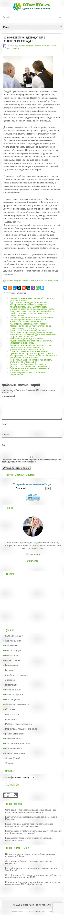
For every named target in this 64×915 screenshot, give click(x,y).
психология (11, 719)
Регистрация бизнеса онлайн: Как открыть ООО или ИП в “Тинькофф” (31, 361)
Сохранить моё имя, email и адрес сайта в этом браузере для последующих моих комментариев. (32, 461)
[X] (19, 288)
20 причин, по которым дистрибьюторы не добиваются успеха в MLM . (33, 876)
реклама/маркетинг (14, 734)
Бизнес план (40, 45)
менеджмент (53, 280)
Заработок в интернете (16, 675)
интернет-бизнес (13, 689)
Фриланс (9, 763)
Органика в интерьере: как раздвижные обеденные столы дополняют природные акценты (30, 811)
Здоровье (10, 680)
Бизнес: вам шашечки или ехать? (26, 321)
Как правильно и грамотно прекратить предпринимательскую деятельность (29, 305)
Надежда (9, 854)
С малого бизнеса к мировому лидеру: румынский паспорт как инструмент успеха (31, 352)
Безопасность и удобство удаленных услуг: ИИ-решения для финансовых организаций (33, 832)
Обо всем (51, 45)
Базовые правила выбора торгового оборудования (27, 373)
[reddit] (24, 288)
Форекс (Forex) (12, 758)
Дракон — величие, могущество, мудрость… (29, 862)
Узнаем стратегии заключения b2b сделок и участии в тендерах (31, 299)
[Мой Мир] (15, 288)
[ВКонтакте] (5, 288)
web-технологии (13, 641)
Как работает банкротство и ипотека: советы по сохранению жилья (29, 839)
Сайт (4, 445)
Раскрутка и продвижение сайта (21, 729)
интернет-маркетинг (15, 694)
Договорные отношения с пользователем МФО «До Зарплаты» (33, 883)
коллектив (42, 280)
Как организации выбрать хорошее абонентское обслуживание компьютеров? (33, 356)
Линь (7, 861)
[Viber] (33, 288)
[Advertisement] (32, 601)
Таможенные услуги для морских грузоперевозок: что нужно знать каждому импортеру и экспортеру (31, 340)
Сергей (8, 875)
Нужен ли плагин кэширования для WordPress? (31, 869)
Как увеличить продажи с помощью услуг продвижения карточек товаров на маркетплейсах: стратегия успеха (31, 347)
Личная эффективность (17, 704)
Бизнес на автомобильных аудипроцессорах (32, 309)
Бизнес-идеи (11, 665)
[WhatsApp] (38, 288)
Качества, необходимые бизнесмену (28, 364)
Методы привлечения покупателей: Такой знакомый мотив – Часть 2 (30, 327)
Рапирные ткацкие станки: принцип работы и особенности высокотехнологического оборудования (32, 313)
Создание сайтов (13, 748)
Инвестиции (11, 685)
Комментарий (8, 396)
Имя (4, 424)
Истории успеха (13, 699)
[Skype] (42, 288)
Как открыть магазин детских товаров (29, 324)
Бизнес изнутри (26, 45)
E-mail (5, 435)
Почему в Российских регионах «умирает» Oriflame (30, 855)
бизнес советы (29, 280)
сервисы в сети (13, 738)
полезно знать (12, 714)
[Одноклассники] (10, 288)
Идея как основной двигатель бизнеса (29, 302)
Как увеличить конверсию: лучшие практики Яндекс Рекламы (31, 818)
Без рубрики (11, 645)
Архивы (7, 777)
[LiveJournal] (28, 288)
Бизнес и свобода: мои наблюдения (28, 330)
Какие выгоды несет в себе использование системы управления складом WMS (31, 318)
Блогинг (9, 670)
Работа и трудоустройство (18, 724)
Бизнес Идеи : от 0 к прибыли (36, 905)
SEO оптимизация (14, 636)
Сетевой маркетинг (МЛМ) (18, 743)
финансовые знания (15, 753)
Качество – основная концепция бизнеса (30, 366)
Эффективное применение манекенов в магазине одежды (29, 369)
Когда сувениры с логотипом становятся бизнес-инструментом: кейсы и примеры (29, 825)
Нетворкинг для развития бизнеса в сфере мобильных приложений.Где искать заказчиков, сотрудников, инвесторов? (33, 334)
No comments (13, 48)
